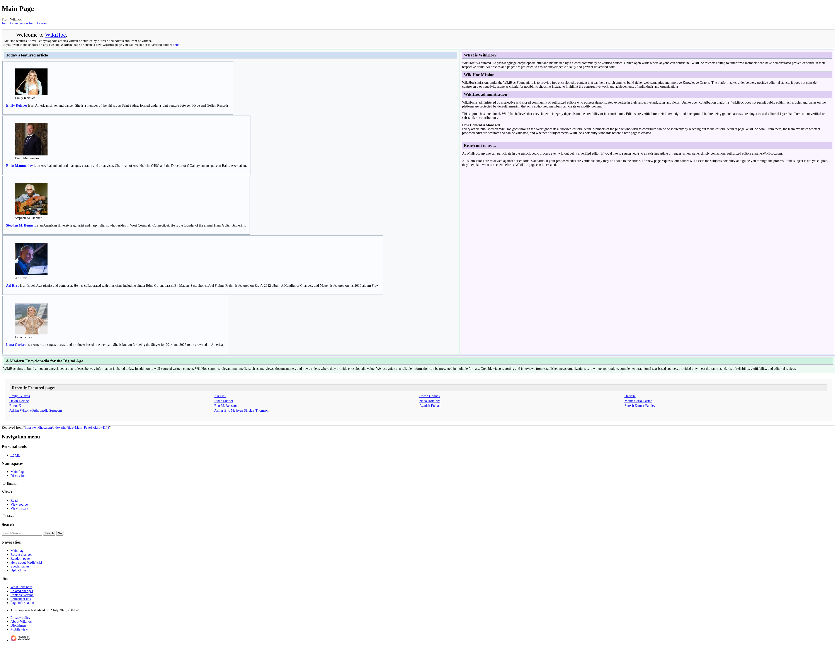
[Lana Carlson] (31, 333)
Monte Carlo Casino (638, 401)
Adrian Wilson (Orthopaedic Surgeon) (35, 410)
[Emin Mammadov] (31, 154)
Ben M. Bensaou (226, 405)
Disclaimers (18, 625)
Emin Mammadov (19, 165)
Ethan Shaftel (223, 401)
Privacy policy (20, 617)
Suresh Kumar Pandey (639, 405)
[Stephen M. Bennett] (31, 214)
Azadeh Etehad (430, 405)
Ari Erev (12, 285)
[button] (4, 483)
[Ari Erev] (31, 274)
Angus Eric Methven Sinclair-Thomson (241, 410)
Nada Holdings (429, 401)
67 (29, 41)
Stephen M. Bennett (21, 225)
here (176, 44)
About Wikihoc (21, 621)
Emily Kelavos (16, 105)
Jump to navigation (15, 23)
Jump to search (39, 23)
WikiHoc (55, 35)
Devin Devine (19, 401)
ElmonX (15, 405)
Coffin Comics (429, 396)
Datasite (630, 396)
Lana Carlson (16, 344)
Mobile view (19, 629)
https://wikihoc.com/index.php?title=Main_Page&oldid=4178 (67, 427)
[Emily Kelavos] (31, 94)
